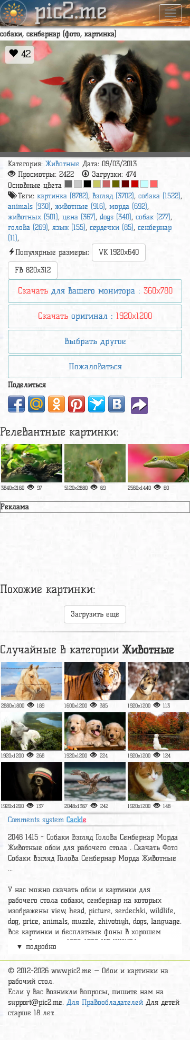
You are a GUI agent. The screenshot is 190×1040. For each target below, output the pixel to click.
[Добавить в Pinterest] (76, 404)
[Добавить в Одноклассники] (56, 404)
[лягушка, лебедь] (31, 463)
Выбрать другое (95, 341)
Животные (62, 163)
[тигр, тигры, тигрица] (95, 681)
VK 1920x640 (119, 252)
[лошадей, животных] (31, 681)
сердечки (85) (112, 227)
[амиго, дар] (95, 731)
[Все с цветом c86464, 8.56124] (106, 184)
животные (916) (80, 206)
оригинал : (95, 316)
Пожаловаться (95, 366)
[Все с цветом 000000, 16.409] (87, 184)
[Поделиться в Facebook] (16, 404)
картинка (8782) (62, 195)
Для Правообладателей (104, 1002)
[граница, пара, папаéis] (31, 781)
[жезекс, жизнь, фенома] (95, 463)
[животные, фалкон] (95, 781)
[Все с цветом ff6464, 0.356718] (154, 184)
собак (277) (153, 217)
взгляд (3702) (113, 195)
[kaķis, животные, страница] (158, 781)
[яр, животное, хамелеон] (158, 463)
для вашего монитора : (95, 291)
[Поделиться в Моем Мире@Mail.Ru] (36, 404)
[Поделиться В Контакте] (116, 404)
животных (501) (33, 217)
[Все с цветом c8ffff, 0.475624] (144, 184)
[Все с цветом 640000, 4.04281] (125, 184)
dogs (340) (115, 217)
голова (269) (28, 227)
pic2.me (70, 12)
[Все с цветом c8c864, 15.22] (97, 184)
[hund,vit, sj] (31, 731)
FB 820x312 (33, 270)
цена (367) (79, 217)
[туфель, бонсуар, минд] (158, 731)
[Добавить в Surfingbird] (96, 404)
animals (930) (29, 206)
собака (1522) (159, 195)
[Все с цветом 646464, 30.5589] (68, 184)
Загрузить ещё (95, 614)
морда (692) (128, 206)
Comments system (47, 819)
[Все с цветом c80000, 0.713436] (135, 184)
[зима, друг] (158, 681)
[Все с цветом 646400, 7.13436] (116, 184)
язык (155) (69, 227)
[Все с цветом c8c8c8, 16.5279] (78, 184)
